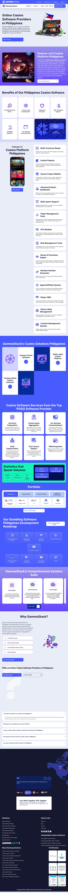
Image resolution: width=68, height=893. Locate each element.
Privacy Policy (39, 889)
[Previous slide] (45, 778)
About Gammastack (56, 132)
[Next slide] (49, 778)
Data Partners (26, 494)
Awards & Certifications (57, 494)
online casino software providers (55, 60)
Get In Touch (6, 39)
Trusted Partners (42, 494)
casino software (17, 26)
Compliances (11, 494)
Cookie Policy (47, 889)
